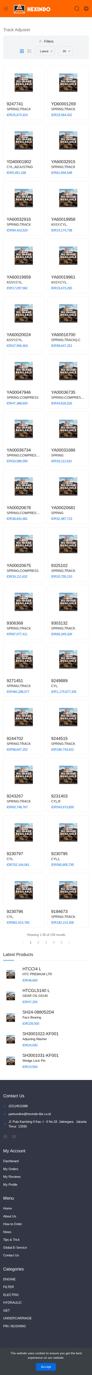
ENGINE (9, 1279)
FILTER (8, 1287)
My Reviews (12, 1176)
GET (6, 1310)
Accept (46, 1367)
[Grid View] (21, 51)
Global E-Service (15, 1247)
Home (7, 1208)
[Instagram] (5, 1136)
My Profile (10, 1184)
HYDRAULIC (12, 1302)
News (7, 1232)
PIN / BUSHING (14, 1326)
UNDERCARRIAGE (17, 1318)
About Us (9, 1216)
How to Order (12, 1224)
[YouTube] (14, 1136)
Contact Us (11, 1255)
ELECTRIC (11, 1295)
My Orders (10, 1169)
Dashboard (11, 1161)
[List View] (29, 51)
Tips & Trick (11, 1239)
